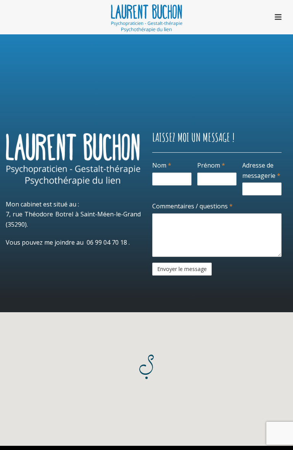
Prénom (211, 165)
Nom (161, 165)
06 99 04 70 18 (107, 242)
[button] (146, 367)
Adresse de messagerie (261, 170)
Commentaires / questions (192, 206)
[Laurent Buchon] (146, 17)
